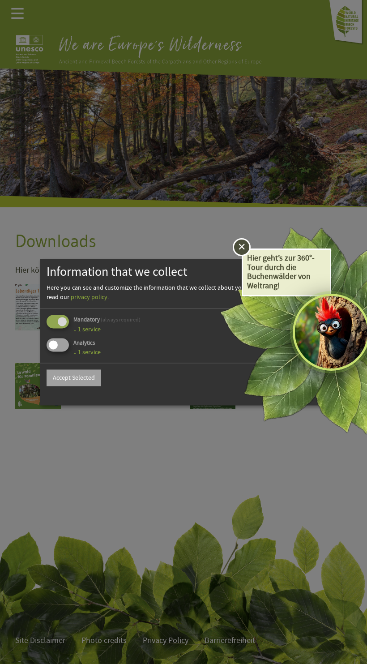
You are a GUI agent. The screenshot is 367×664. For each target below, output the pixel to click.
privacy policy (89, 297)
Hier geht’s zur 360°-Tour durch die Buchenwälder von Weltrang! (281, 272)
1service (87, 330)
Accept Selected (74, 378)
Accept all (298, 378)
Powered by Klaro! (298, 394)
